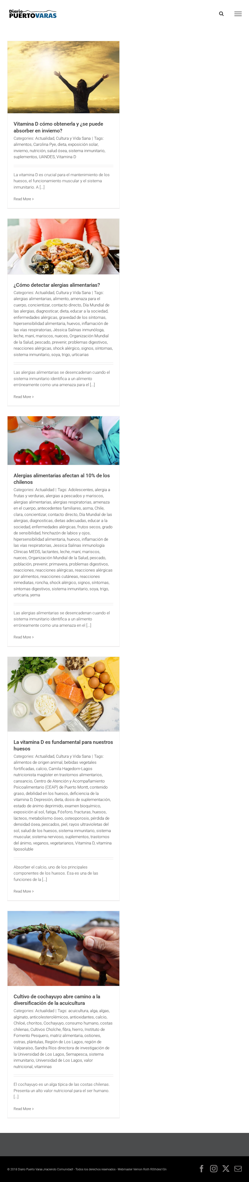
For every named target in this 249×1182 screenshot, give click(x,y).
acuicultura (78, 1010)
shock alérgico (66, 348)
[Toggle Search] (221, 13)
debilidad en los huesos (47, 793)
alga (94, 1010)
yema (35, 594)
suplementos (25, 156)
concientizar (39, 305)
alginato (21, 1017)
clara (18, 514)
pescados (50, 824)
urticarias (80, 354)
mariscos (44, 335)
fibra (66, 1029)
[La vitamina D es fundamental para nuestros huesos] (63, 694)
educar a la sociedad (88, 311)
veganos (40, 843)
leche (18, 335)
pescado (42, 342)
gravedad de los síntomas (82, 317)
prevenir (59, 342)
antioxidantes (82, 1017)
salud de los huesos (39, 830)
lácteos (20, 818)
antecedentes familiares (59, 508)
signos (87, 348)
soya (55, 354)
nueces (61, 335)
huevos (73, 323)
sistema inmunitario (87, 150)
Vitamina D (66, 156)
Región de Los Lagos (64, 1041)
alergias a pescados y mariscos (74, 495)
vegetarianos (61, 843)
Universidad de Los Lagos (59, 1060)
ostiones (92, 1035)
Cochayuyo (54, 1023)
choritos (34, 1023)
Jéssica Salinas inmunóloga (78, 329)
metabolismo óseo (46, 818)
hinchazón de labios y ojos (66, 532)
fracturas (82, 811)
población (22, 564)
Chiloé (19, 1023)
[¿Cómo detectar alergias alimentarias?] (63, 246)
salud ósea (57, 150)
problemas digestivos (87, 342)
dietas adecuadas (70, 520)
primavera (58, 564)
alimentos (23, 144)
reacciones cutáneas (59, 576)
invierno (21, 150)
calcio (41, 768)
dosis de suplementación (87, 799)
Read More (22, 199)
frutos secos (88, 526)
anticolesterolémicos (49, 1017)
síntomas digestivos (32, 588)
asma (88, 508)
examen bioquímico (82, 805)
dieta (62, 144)
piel (64, 824)
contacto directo (66, 305)
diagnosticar (47, 311)
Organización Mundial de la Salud (58, 557)
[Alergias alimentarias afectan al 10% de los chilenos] (63, 440)
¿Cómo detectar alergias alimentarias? (57, 285)
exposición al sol (29, 811)
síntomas (103, 348)
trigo (66, 354)
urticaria (21, 594)
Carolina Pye (44, 144)
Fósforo (65, 811)
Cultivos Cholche (45, 1029)
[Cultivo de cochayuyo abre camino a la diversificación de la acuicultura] (63, 948)
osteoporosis (77, 818)
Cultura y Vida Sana (73, 138)
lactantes (50, 551)
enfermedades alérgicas (35, 317)
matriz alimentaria (66, 1035)
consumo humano (81, 1023)
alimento (61, 298)
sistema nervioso (47, 836)
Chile (99, 508)
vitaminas (43, 1066)
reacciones (24, 570)
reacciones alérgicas (32, 348)
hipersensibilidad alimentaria (39, 323)
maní (29, 335)
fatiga (51, 811)
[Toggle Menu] (238, 14)
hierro (77, 1029)
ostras (19, 1041)
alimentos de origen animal (38, 762)
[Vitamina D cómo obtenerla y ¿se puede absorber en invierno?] (63, 77)
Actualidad (44, 138)
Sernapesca (76, 1054)
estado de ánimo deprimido (38, 805)
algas (104, 1010)
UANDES (47, 156)
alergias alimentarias (32, 298)
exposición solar (83, 144)
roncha (41, 582)
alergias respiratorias (72, 502)
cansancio (23, 781)
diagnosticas (41, 520)
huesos (99, 811)
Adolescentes (80, 489)
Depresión (43, 799)
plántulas (35, 1041)
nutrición (37, 150)
